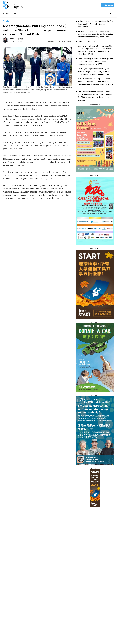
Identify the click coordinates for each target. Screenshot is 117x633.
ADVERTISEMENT (95, 105)
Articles (6, 14)
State (6, 21)
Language (109, 5)
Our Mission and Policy (87, 41)
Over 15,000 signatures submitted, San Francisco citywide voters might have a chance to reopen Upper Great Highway (93, 71)
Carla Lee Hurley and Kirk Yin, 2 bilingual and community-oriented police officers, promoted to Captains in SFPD (95, 61)
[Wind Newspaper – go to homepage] (14, 5)
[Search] (111, 13)
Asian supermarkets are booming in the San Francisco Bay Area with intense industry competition (95, 24)
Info (15, 14)
